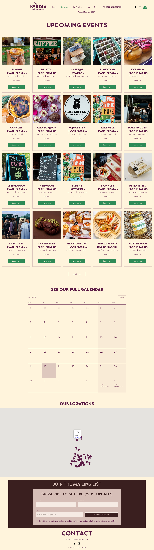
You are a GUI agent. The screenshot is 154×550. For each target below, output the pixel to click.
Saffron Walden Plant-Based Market (77, 71)
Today (122, 297)
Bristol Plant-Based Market (46, 71)
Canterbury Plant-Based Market (46, 245)
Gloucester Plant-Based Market (77, 129)
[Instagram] (139, 7)
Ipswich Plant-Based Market (16, 71)
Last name (81, 501)
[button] (145, 7)
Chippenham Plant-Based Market (16, 188)
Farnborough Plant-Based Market (47, 129)
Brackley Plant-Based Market (107, 188)
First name (39, 501)
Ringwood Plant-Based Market (107, 71)
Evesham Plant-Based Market (138, 71)
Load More (77, 274)
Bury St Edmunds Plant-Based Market (77, 188)
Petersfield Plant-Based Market (138, 188)
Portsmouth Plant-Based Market (137, 129)
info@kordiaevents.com (79, 539)
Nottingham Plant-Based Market (137, 245)
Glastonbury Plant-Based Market (77, 245)
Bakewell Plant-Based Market (107, 129)
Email (38, 510)
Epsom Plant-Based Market (107, 245)
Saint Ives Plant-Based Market (16, 245)
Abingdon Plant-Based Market (46, 188)
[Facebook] (135, 7)
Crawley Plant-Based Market (16, 129)
